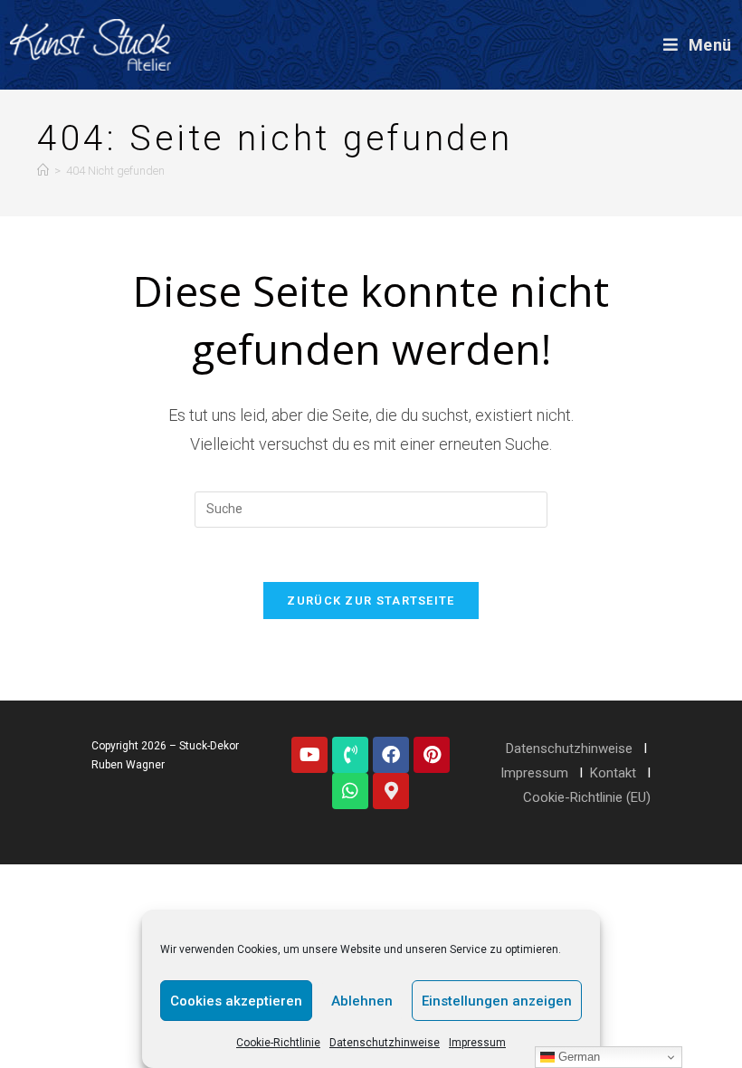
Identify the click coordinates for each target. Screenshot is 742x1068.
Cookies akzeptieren (236, 1001)
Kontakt (613, 773)
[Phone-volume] (350, 755)
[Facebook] (391, 755)
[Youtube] (309, 755)
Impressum (477, 1042)
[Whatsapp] (350, 791)
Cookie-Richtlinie (278, 1042)
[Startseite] (43, 170)
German (577, 1056)
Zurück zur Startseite (370, 600)
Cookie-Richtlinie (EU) (587, 797)
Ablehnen (362, 1001)
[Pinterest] (432, 755)
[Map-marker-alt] (391, 791)
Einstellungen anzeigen (497, 1001)
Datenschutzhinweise (384, 1042)
